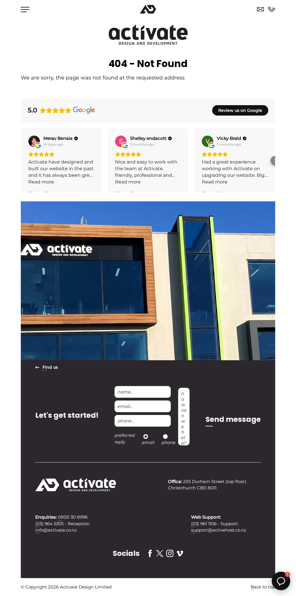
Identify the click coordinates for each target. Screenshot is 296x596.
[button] (20, 160)
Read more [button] (41, 182)
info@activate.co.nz (56, 530)
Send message (233, 419)
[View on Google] (34, 141)
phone (168, 442)
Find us (50, 367)
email (148, 442)
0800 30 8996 (271, 9)
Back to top (263, 587)
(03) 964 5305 (49, 523)
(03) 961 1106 (204, 523)
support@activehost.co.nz (218, 530)
